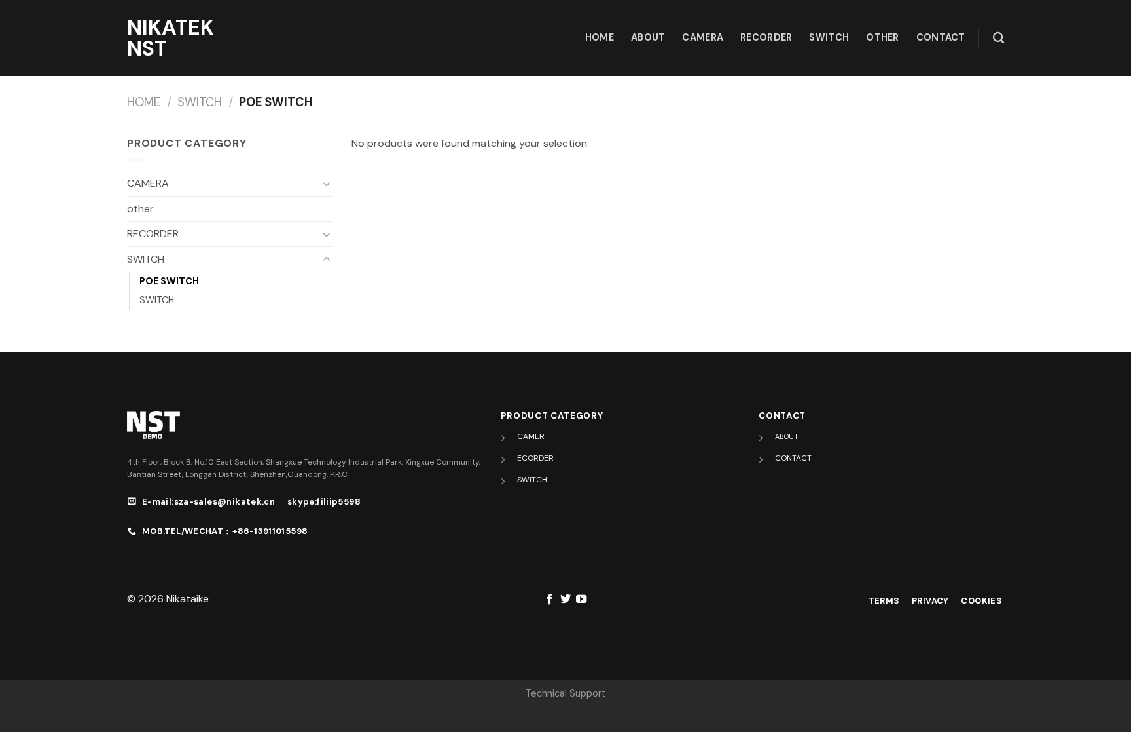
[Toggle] (326, 183)
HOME (599, 37)
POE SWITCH (169, 281)
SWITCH (829, 37)
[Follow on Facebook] (549, 600)
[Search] (998, 38)
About (648, 37)
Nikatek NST (170, 38)
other (882, 37)
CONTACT (793, 458)
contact (940, 37)
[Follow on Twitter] (565, 600)
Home (143, 102)
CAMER (531, 436)
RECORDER (766, 37)
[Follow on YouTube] (581, 600)
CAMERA (702, 37)
